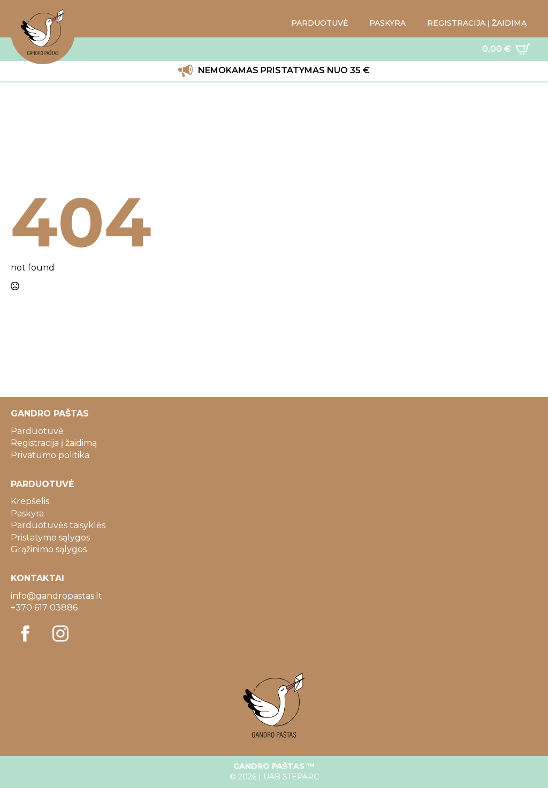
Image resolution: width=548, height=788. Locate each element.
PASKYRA (387, 23)
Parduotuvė (37, 431)
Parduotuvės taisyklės (58, 525)
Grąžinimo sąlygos (49, 549)
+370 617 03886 (44, 607)
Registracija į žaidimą (54, 443)
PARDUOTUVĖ (319, 23)
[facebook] (25, 633)
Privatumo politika (50, 455)
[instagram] (60, 633)
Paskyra (27, 513)
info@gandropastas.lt (56, 596)
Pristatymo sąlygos (50, 537)
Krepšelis (30, 501)
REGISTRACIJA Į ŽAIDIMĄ (477, 23)
